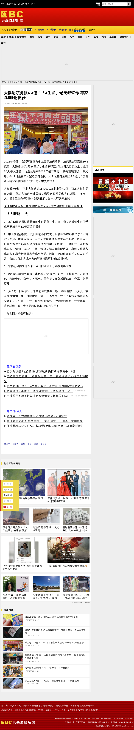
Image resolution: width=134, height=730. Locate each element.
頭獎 (23, 444)
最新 (3, 37)
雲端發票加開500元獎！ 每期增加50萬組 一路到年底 (76, 529)
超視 (63, 710)
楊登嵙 (43, 444)
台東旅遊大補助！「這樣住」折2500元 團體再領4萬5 (46, 597)
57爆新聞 (52, 29)
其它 (3, 43)
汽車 (72, 37)
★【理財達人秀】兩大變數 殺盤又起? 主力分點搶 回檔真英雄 (41, 206)
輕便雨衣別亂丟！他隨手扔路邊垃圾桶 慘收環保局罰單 (76, 597)
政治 (40, 37)
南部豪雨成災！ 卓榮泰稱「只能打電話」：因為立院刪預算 (45, 420)
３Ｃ (88, 37)
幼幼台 (41, 710)
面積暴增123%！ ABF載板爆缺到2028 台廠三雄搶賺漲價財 (45, 425)
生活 (96, 37)
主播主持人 (15, 705)
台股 (56, 37)
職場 (104, 37)
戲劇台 (33, 710)
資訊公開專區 (87, 705)
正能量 (113, 37)
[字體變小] (8, 496)
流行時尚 (124, 37)
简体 (33, 4)
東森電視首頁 (6, 710)
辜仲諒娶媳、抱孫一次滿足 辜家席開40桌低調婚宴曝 (69, 500)
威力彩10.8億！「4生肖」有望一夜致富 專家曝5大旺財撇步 (45, 385)
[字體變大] (8, 491)
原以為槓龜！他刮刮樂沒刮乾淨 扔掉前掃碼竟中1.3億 (41, 371)
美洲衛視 (71, 710)
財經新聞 (13, 29)
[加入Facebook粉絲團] (8, 502)
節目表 (4, 705)
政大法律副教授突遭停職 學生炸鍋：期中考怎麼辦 (24, 567)
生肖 (29, 444)
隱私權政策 (129, 718)
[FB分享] (8, 485)
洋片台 (56, 710)
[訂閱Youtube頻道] (8, 508)
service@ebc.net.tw (126, 722)
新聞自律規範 (47, 705)
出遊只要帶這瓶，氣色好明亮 (46, 529)
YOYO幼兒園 (82, 710)
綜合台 (25, 710)
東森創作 (94, 710)
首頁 (3, 29)
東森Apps (23, 4)
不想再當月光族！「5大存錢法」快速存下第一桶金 (16, 529)
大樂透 (15, 444)
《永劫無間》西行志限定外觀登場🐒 (68, 566)
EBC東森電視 (8, 4)
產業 (32, 37)
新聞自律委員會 (30, 705)
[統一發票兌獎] (113, 212)
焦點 (11, 37)
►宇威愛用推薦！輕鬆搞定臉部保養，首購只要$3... (37, 395)
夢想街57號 (65, 29)
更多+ (92, 29)
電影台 (49, 710)
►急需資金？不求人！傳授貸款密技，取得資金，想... (38, 390)
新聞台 (17, 710)
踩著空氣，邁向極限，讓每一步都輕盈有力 (16, 596)
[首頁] (12, 16)
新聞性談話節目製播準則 (67, 705)
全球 (48, 37)
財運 (36, 444)
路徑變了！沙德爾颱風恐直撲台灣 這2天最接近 (37, 415)
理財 (80, 37)
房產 (64, 37)
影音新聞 (21, 37)
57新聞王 (39, 29)
